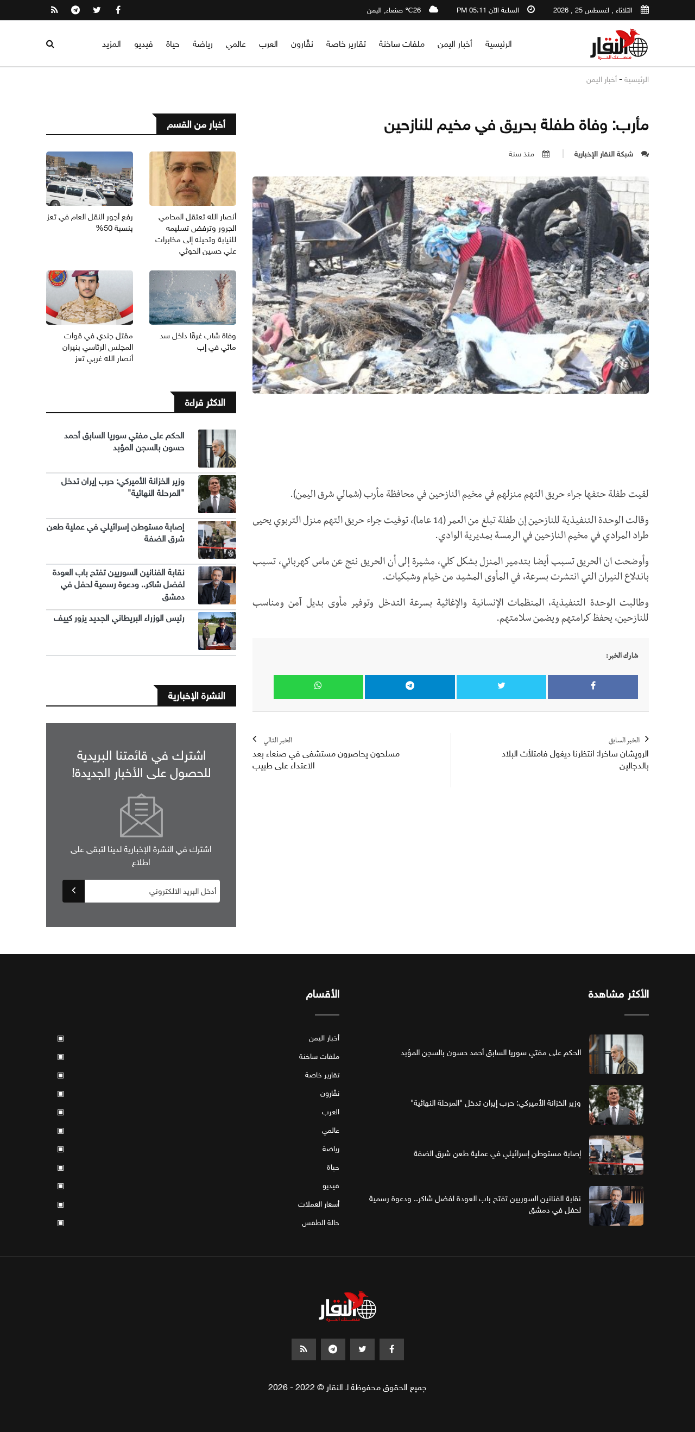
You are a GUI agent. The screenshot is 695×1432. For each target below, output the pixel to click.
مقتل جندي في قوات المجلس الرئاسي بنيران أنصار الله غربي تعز (97, 347)
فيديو (143, 43)
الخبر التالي (326, 754)
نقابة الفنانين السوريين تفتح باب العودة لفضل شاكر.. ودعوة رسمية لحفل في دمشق (119, 584)
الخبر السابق (575, 754)
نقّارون (302, 43)
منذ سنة (521, 154)
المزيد (111, 43)
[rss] (54, 10)
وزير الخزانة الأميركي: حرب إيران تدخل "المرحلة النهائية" (495, 1102)
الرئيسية (498, 43)
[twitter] (97, 10)
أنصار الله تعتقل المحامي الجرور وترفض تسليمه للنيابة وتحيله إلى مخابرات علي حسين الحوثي (195, 233)
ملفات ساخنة (402, 43)
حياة (173, 43)
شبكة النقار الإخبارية (603, 154)
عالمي (236, 43)
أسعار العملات (198, 1204)
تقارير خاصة (346, 43)
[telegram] (75, 10)
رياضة (203, 43)
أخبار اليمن (455, 43)
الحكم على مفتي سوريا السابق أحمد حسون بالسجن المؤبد (124, 441)
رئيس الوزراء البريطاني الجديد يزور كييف (119, 617)
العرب (268, 43)
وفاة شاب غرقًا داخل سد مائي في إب (198, 341)
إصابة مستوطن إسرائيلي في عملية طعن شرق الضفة (497, 1153)
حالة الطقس (198, 1222)
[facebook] (118, 10)
